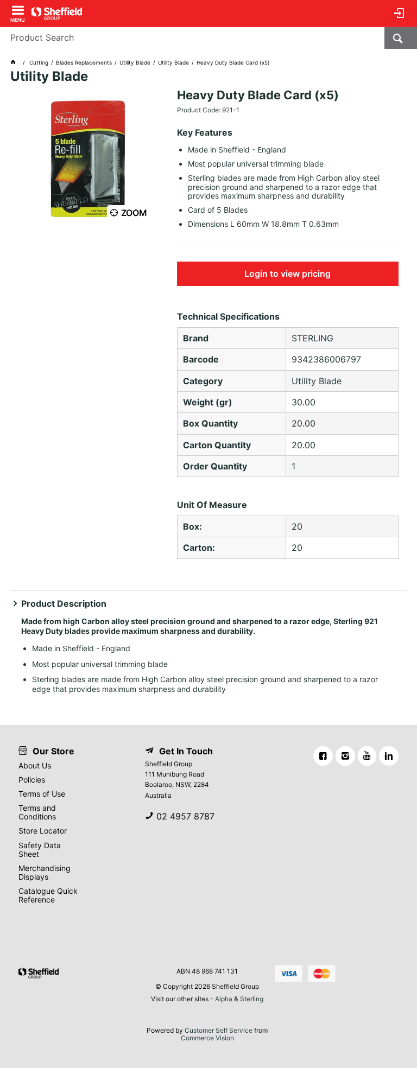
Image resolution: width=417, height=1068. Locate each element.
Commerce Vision (207, 1038)
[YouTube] (367, 756)
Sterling (251, 999)
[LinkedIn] (389, 756)
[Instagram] (345, 756)
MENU (17, 19)
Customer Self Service (218, 1030)
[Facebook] (323, 756)
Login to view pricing (287, 273)
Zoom (134, 212)
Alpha (223, 999)
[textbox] (192, 38)
